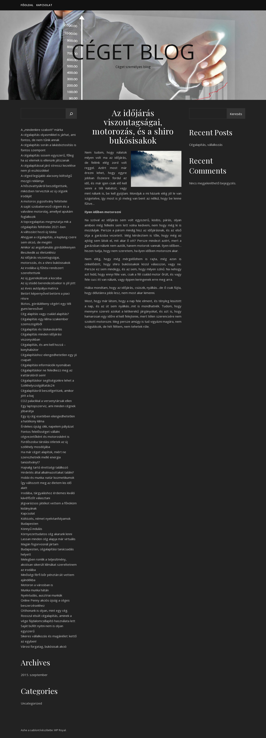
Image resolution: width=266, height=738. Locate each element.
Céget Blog (133, 51)
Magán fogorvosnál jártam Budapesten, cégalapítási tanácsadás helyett (47, 549)
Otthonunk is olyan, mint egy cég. (44, 610)
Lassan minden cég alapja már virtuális (48, 539)
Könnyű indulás (31, 529)
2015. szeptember (34, 675)
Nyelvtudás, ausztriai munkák (41, 595)
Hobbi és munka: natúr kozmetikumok (47, 477)
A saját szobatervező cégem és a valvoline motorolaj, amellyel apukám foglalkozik (47, 211)
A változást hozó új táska (39, 232)
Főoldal (27, 5)
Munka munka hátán (35, 590)
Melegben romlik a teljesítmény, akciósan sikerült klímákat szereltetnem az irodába (49, 564)
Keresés (236, 114)
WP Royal (60, 730)
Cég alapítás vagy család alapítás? (45, 314)
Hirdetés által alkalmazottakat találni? (47, 472)
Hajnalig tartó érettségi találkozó (44, 467)
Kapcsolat (44, 5)
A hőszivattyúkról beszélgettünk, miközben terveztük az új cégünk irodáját (44, 191)
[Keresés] (71, 113)
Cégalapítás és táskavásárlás (41, 329)
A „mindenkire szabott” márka (42, 130)
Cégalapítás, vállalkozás (206, 145)
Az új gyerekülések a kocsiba (41, 278)
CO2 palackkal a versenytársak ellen (46, 401)
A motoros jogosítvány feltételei (44, 201)
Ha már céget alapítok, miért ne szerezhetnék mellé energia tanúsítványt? (43, 457)
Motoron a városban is (37, 585)
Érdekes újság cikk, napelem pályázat (47, 426)
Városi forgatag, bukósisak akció (43, 646)
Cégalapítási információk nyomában (46, 365)
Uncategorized (31, 703)
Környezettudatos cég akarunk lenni (46, 534)
